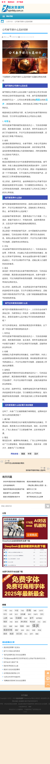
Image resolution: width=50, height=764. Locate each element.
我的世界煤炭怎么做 (11, 666)
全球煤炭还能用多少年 (12, 673)
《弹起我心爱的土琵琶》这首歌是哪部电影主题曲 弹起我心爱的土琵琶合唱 (38, 485)
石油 (39, 630)
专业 (11, 610)
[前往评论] (47, 678)
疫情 (22, 630)
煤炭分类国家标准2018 (11, 496)
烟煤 (10, 626)
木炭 (11, 622)
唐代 (29, 614)
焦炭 (16, 626)
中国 (16, 610)
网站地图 (15, 701)
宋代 (41, 614)
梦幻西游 (24, 621)
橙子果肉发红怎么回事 (35, 496)
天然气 (36, 614)
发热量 (22, 614)
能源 (11, 633)
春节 (31, 617)
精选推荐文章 (45, 698)
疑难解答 (21, 701)
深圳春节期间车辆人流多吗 (35, 470)
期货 (5, 621)
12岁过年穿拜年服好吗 (12, 677)
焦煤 (22, 626)
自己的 (19, 633)
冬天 (5, 614)
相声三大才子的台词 (34, 493)
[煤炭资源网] (25, 8)
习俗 (22, 610)
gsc (8, 37)
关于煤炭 (20, 2)
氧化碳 (32, 621)
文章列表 (9, 21)
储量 (35, 610)
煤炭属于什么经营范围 (11, 493)
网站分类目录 (35, 698)
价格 (29, 610)
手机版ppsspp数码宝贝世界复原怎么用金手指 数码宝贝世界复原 (26, 658)
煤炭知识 (11, 2)
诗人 (26, 634)
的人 (28, 630)
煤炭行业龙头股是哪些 (12, 669)
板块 (16, 622)
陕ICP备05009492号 (31, 701)
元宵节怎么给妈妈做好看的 (14, 463)
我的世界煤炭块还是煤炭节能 (13, 489)
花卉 (36, 453)
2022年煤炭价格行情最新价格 (14, 481)
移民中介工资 (32, 489)
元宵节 (41, 610)
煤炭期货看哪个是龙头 (12, 647)
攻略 (11, 618)
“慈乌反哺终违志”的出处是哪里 (15, 654)
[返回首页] (47, 673)
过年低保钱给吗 (9, 485)
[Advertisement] (25, 739)
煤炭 (35, 625)
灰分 (5, 626)
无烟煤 (18, 617)
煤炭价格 (7, 629)
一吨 (5, 610)
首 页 (3, 2)
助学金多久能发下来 (11, 662)
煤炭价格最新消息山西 (35, 481)
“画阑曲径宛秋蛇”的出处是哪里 (15, 680)
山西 (5, 618)
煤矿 (16, 630)
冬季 (11, 614)
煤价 (28, 626)
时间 (25, 618)
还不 (31, 634)
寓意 (38, 99)
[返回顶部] (47, 684)
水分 (39, 622)
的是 (33, 630)
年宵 (6, 121)
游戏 (44, 622)
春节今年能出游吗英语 (12, 651)
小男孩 (25, 712)
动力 (16, 614)
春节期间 (39, 618)
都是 (37, 634)
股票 (5, 633)
